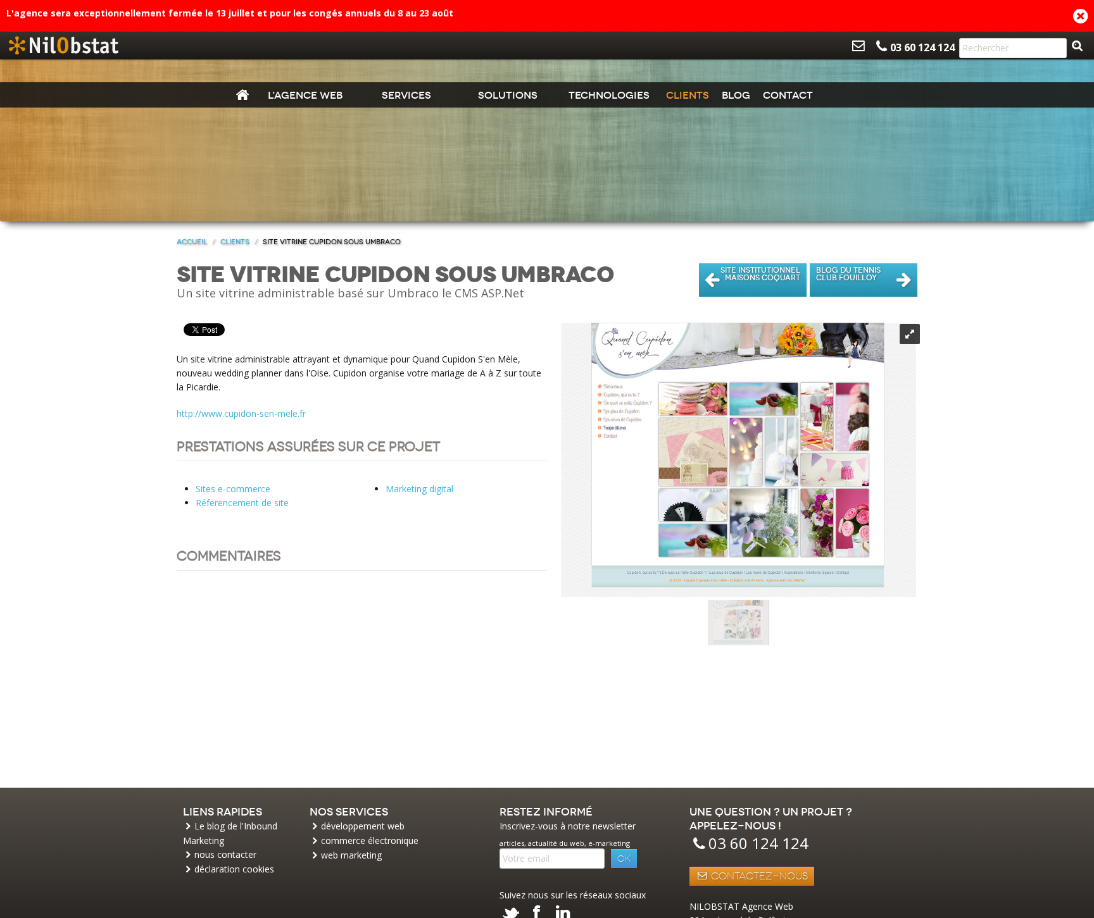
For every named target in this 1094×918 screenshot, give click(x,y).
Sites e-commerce (233, 489)
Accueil (192, 242)
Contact (788, 95)
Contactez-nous (758, 876)
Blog (736, 95)
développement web (363, 826)
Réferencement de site (242, 503)
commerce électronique (369, 840)
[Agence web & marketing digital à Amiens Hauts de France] (63, 45)
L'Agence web (305, 95)
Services (406, 95)
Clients (687, 95)
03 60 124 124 (758, 843)
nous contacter (225, 854)
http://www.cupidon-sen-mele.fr (241, 413)
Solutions (508, 95)
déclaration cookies (234, 869)
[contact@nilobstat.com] (858, 45)
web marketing (351, 855)
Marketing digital (419, 489)
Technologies (609, 95)
